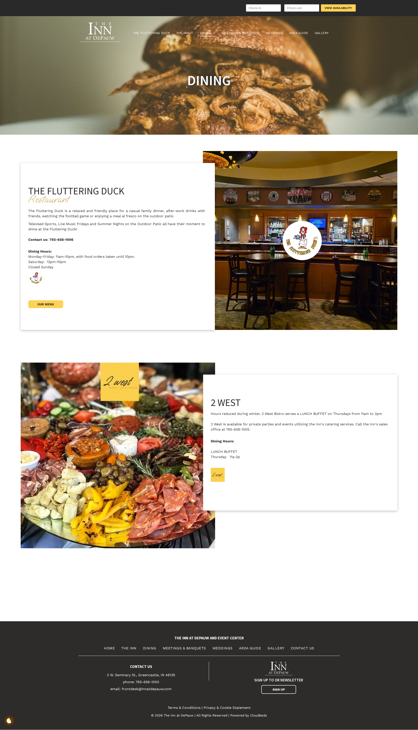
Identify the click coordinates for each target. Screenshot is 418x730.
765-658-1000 (147, 682)
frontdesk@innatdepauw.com (147, 689)
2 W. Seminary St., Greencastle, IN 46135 (141, 675)
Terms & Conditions (184, 708)
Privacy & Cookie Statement (227, 708)
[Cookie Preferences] (9, 721)
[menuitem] (151, 33)
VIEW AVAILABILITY (338, 8)
